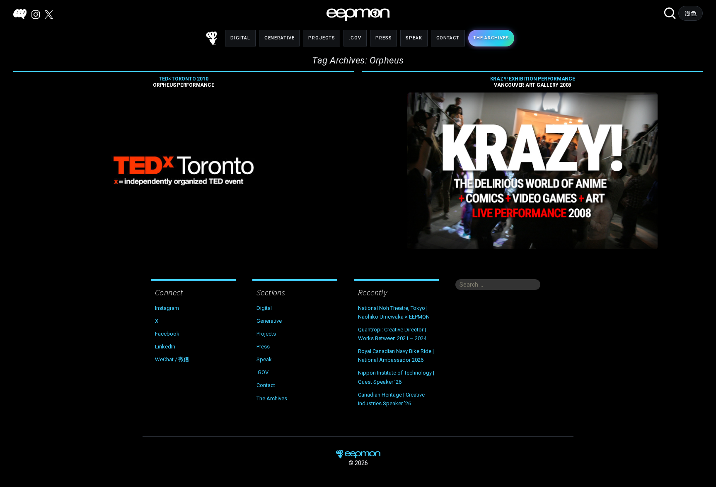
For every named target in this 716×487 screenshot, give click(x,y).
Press (383, 38)
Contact (448, 38)
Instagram (167, 308)
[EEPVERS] (20, 14)
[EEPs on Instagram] (35, 14)
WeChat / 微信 (172, 359)
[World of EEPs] (358, 14)
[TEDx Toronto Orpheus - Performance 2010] (183, 171)
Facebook (167, 334)
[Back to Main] (212, 38)
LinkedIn (165, 346)
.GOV (355, 38)
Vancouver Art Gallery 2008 (532, 82)
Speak (414, 38)
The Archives (271, 398)
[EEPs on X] (49, 14)
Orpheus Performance (183, 82)
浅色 (691, 13)
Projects (321, 38)
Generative (279, 38)
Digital (240, 38)
